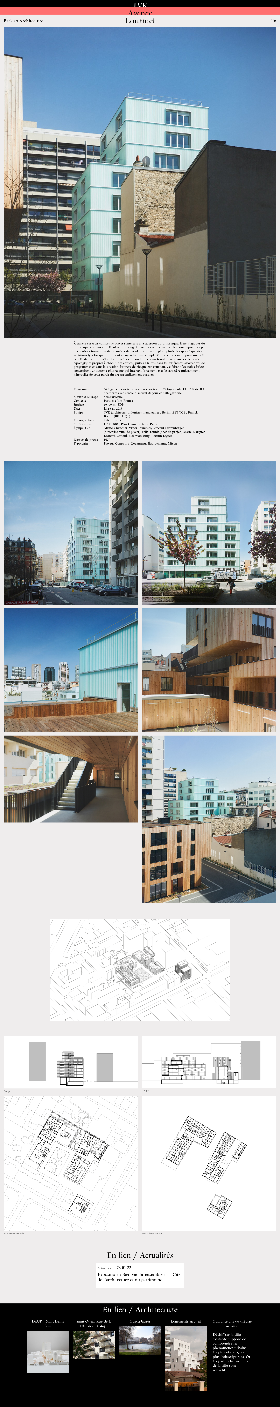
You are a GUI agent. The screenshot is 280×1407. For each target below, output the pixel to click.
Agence (140, 12)
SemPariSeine (113, 397)
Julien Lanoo (113, 420)
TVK (140, 5)
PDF (107, 439)
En (273, 20)
